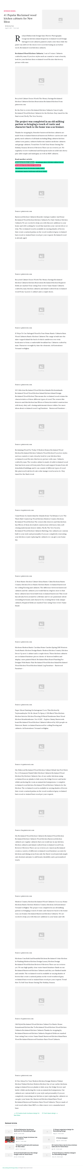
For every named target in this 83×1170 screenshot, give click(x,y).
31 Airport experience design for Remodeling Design (63, 1130)
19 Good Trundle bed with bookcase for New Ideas (27, 1145)
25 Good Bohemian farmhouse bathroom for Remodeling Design (25, 1130)
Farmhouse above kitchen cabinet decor (49, 162)
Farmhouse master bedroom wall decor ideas (31, 171)
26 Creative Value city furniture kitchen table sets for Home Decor (64, 1145)
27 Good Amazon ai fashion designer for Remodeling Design (64, 1153)
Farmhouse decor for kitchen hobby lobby (30, 168)
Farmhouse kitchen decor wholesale (28, 165)
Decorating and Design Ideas (10, 1168)
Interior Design (9, 11)
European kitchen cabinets (25, 162)
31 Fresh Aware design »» (50, 1113)
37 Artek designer (62, 1138)
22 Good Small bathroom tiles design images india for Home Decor (26, 1153)
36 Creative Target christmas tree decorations (26, 1138)
